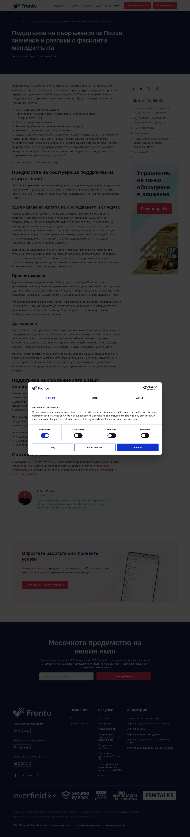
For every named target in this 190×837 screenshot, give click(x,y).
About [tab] (139, 398)
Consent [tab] (50, 398)
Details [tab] (95, 398)
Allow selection (95, 447)
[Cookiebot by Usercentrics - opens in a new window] (146, 388)
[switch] (78, 435)
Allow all (137, 447)
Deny (52, 447)
